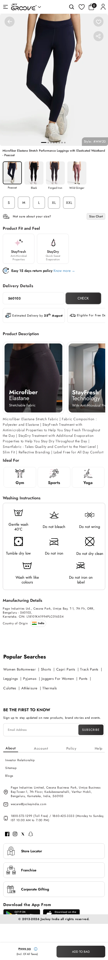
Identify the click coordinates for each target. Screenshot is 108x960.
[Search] (72, 6)
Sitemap (11, 768)
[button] (93, 6)
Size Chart (96, 216)
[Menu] (5, 6)
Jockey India (50, 919)
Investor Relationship (20, 760)
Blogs (9, 775)
